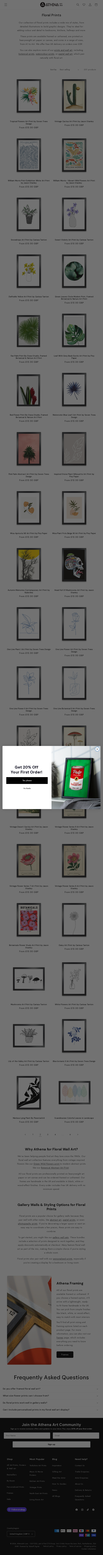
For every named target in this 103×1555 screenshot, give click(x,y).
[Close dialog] (97, 749)
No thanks (27, 788)
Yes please (27, 780)
